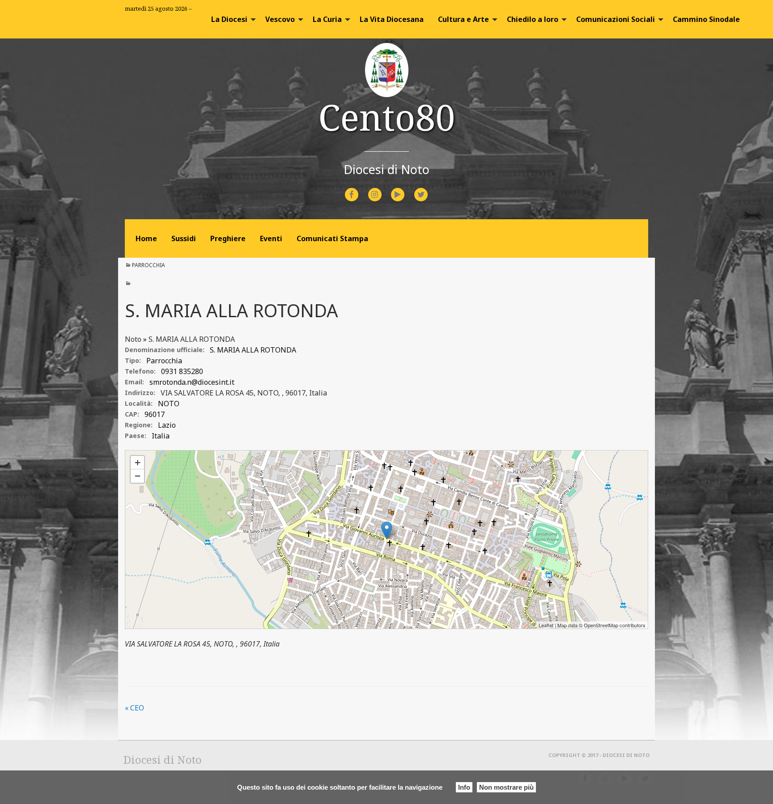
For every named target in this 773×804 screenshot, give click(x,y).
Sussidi (183, 238)
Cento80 (386, 116)
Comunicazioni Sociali (615, 19)
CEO (134, 708)
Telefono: (140, 371)
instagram (383, 188)
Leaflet (546, 625)
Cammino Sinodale (706, 19)
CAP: (132, 414)
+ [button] (137, 462)
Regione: (139, 425)
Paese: (135, 435)
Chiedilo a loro (532, 19)
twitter (428, 188)
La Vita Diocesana (392, 19)
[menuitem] (231, 19)
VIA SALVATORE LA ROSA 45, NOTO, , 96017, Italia (244, 393)
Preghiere (228, 238)
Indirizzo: (140, 392)
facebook (359, 188)
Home (146, 238)
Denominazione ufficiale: (164, 349)
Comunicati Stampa (332, 238)
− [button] (137, 475)
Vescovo (280, 19)
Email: (134, 382)
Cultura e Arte (463, 19)
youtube (405, 188)
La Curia (327, 19)
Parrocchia (148, 265)
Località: (139, 403)
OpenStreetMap (601, 625)
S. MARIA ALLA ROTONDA (192, 339)
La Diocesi (229, 19)
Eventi (271, 238)
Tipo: (133, 360)
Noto (133, 339)
